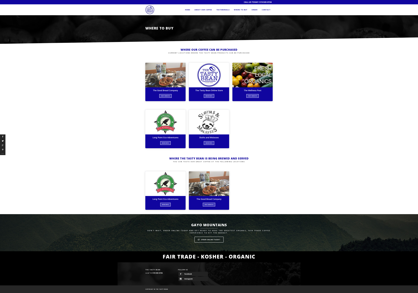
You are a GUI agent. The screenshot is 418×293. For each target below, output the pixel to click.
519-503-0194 (265, 2)
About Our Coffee (203, 10)
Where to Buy (240, 10)
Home (187, 10)
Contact (266, 10)
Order (254, 10)
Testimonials (223, 10)
